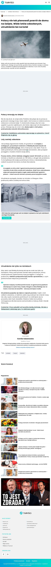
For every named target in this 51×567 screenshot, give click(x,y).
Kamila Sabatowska (9, 15)
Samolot (22, 353)
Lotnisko (8, 353)
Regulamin (34, 561)
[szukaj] (49, 2)
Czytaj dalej (6, 218)
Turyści (15, 353)
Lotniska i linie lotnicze (13, 11)
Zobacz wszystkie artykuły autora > (25, 347)
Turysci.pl (3, 11)
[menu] (46, 2)
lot (27, 150)
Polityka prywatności (19, 561)
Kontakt (28, 561)
